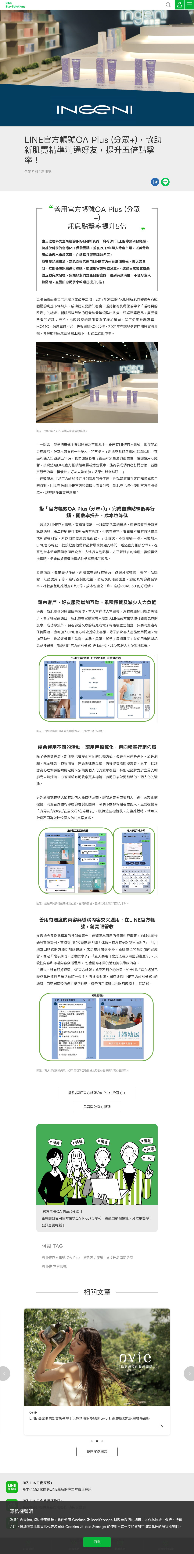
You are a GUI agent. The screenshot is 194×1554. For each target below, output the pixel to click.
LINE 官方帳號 (55, 1266)
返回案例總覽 (97, 1451)
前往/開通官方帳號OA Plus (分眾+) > (97, 1093)
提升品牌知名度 (121, 1257)
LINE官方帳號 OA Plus (62, 1257)
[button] (92, 1441)
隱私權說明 (170, 1526)
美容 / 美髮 (94, 1257)
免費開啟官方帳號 (97, 1107)
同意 (97, 1542)
